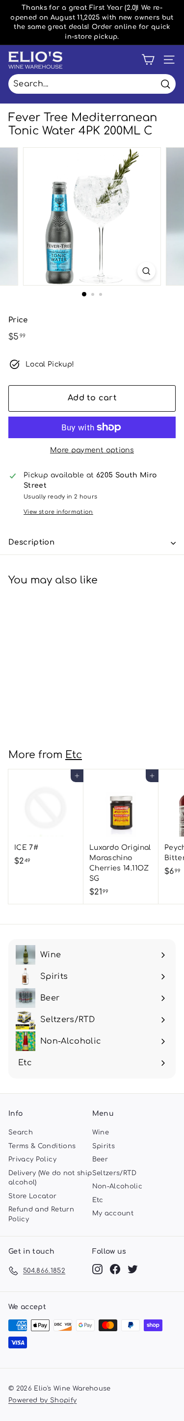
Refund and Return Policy (41, 1214)
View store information (58, 512)
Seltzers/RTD (114, 1173)
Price (18, 320)
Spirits (103, 1146)
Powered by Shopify (42, 1400)
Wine (100, 1132)
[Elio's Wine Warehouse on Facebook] (115, 1269)
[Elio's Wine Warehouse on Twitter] (133, 1269)
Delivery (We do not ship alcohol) (50, 1178)
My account (113, 1213)
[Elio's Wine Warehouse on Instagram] (97, 1269)
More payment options (92, 450)
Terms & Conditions (42, 1146)
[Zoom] (146, 271)
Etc (73, 755)
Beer (100, 1159)
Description (31, 542)
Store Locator (32, 1196)
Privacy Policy (32, 1159)
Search (20, 1132)
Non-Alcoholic (117, 1186)
